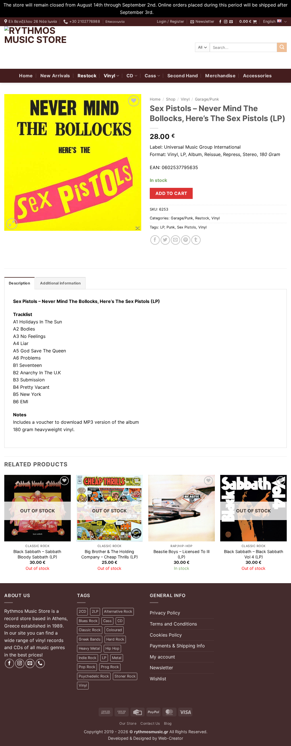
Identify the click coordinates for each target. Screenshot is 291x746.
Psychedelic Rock (94, 676)
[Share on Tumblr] (196, 240)
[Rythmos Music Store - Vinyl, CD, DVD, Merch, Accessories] (39, 47)
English (269, 21)
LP (162, 227)
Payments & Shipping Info (177, 646)
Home (26, 75)
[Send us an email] (231, 22)
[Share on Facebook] (155, 240)
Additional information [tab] (60, 283)
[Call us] (40, 663)
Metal (116, 658)
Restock (87, 75)
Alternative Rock (118, 611)
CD (130, 75)
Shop (170, 99)
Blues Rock (88, 621)
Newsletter (161, 667)
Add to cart (171, 193)
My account (162, 657)
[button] (170, 21)
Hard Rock (115, 639)
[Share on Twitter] (165, 240)
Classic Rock (90, 630)
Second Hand (182, 75)
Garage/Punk (207, 99)
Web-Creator (170, 738)
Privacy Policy (165, 613)
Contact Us (150, 723)
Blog (168, 723)
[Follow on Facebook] (220, 22)
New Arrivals (55, 75)
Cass (150, 75)
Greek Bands (90, 639)
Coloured (114, 630)
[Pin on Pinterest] (185, 240)
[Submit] (282, 47)
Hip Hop (112, 648)
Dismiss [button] (163, 12)
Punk (171, 227)
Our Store (128, 723)
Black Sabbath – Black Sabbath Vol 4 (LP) (253, 554)
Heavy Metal (89, 648)
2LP (95, 611)
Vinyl (109, 75)
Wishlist (158, 678)
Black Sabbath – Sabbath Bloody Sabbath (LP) (37, 554)
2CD (82, 611)
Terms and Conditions (173, 624)
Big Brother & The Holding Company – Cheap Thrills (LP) (109, 554)
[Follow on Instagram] (225, 22)
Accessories (257, 75)
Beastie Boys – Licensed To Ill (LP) (181, 554)
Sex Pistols (186, 227)
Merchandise (220, 75)
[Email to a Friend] (175, 240)
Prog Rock (110, 667)
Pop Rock (87, 667)
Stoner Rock (125, 676)
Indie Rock (87, 658)
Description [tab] (19, 283)
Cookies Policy (166, 635)
